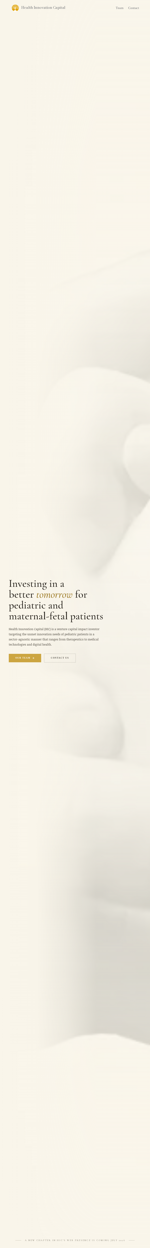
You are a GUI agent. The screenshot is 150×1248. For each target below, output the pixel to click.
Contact (133, 8)
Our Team (23, 658)
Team (119, 8)
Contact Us (60, 658)
